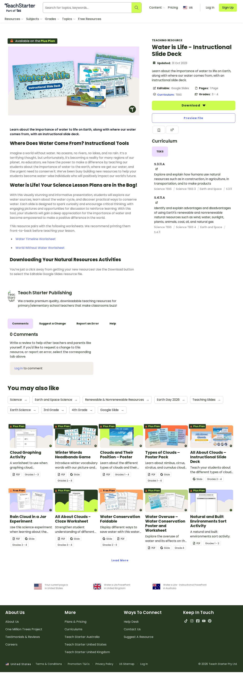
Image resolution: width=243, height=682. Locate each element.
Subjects (33, 19)
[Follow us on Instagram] (192, 621)
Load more (120, 560)
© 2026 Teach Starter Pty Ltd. (217, 664)
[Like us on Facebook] (198, 621)
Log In (144, 664)
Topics (67, 19)
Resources (13, 19)
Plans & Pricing (75, 621)
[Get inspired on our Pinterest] (210, 621)
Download (191, 105)
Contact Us (132, 629)
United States (20, 664)
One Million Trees (23, 629)
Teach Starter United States (86, 644)
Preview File (193, 118)
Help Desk (131, 621)
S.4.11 (157, 232)
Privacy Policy (104, 664)
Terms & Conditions (49, 664)
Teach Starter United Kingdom (87, 652)
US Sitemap (126, 664)
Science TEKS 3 (186, 189)
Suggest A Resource (138, 637)
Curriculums (73, 629)
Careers (11, 644)
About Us (12, 621)
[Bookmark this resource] (159, 130)
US (191, 8)
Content (156, 7)
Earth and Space (211, 189)
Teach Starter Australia (82, 637)
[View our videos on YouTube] (204, 621)
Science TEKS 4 (186, 227)
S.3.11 (229, 189)
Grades (51, 19)
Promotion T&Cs (79, 664)
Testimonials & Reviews (22, 637)
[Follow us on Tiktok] (186, 621)
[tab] (160, 152)
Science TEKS (163, 189)
